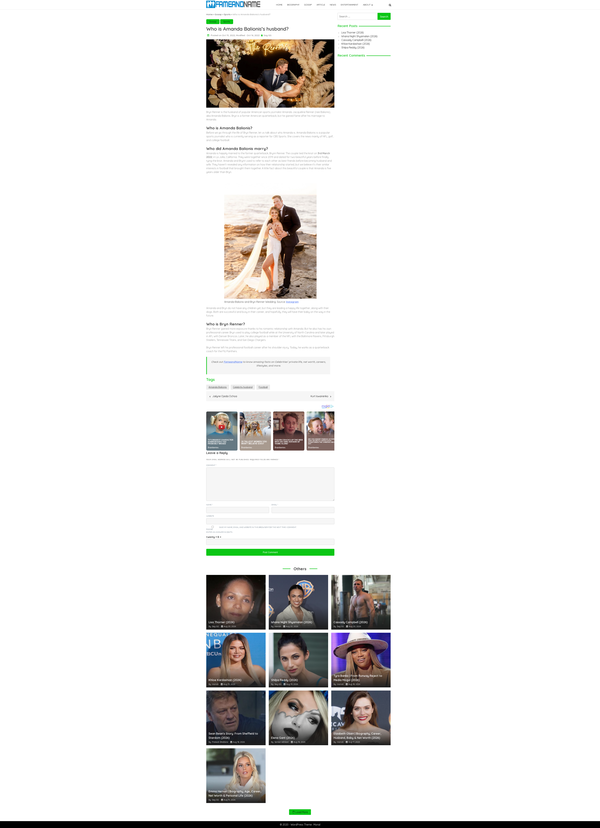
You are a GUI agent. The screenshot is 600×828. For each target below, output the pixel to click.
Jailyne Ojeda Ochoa (224, 396)
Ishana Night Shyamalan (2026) (359, 36)
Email (275, 505)
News (333, 4)
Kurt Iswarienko (319, 396)
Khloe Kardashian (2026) (355, 43)
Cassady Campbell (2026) (356, 40)
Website (210, 516)
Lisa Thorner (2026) (352, 32)
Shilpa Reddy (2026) (353, 47)
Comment (211, 465)
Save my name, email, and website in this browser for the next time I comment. (257, 527)
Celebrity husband (242, 387)
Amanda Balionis (218, 387)
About (367, 4)
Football (263, 387)
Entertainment (349, 4)
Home (279, 4)
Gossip (308, 4)
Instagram (292, 301)
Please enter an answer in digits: (219, 530)
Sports (227, 14)
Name (209, 505)
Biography (293, 4)
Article (321, 4)
